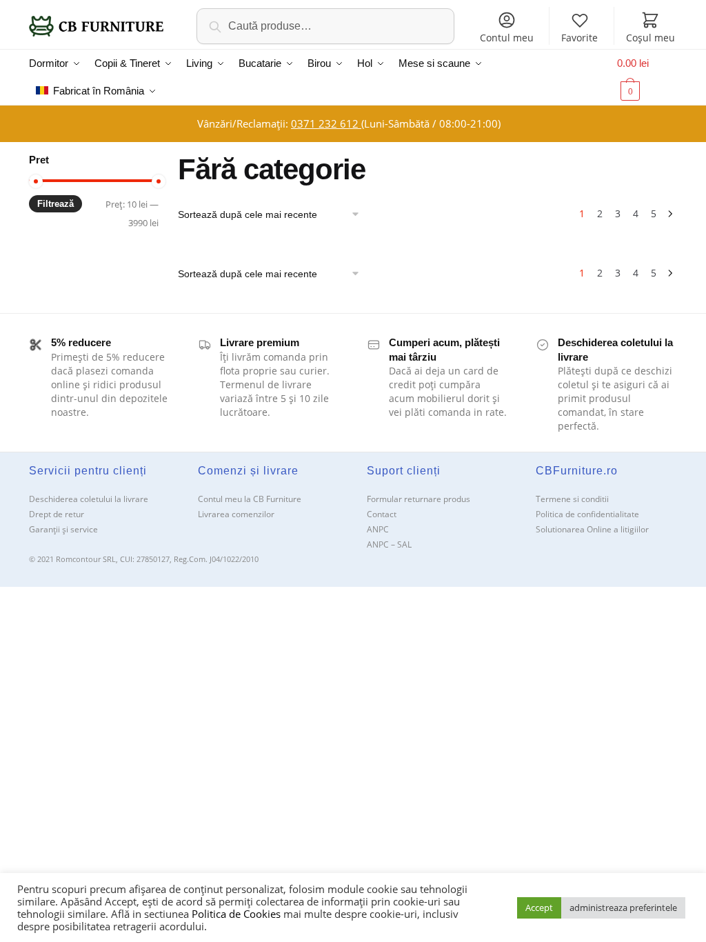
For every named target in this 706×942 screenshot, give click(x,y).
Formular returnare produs (418, 499)
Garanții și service (63, 529)
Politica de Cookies (236, 914)
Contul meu (507, 37)
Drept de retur (56, 514)
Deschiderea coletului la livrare (88, 499)
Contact (381, 514)
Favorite (579, 37)
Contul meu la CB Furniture (249, 499)
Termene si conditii (572, 499)
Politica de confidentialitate (587, 514)
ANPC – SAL (389, 544)
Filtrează (55, 204)
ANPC (378, 529)
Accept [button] (539, 907)
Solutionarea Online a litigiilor (592, 529)
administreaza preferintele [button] (623, 907)
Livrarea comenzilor (236, 514)
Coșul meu (650, 37)
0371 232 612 (326, 123)
